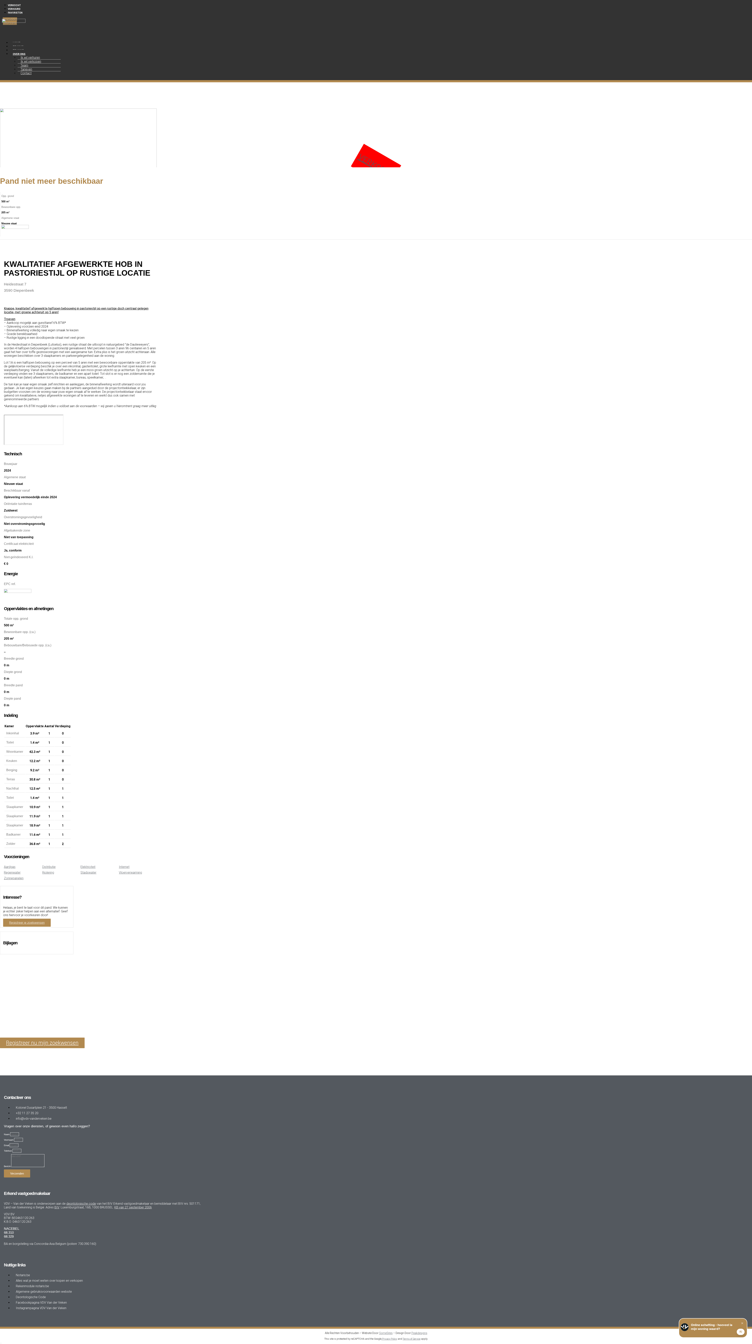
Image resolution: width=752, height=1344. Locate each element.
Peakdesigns (419, 1333)
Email (7, 1145)
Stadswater (88, 872)
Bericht (7, 1166)
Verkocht (376, 166)
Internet (124, 867)
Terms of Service (411, 1338)
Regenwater (12, 872)
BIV (56, 1207)
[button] (107, 36)
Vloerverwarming (130, 872)
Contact (26, 73)
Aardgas (9, 867)
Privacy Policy (389, 1338)
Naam (7, 1134)
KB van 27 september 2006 (133, 1207)
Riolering (48, 872)
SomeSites (386, 1333)
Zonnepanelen (14, 878)
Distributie (49, 867)
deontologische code (81, 1203)
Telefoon (8, 1151)
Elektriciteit (87, 867)
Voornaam (9, 1140)
